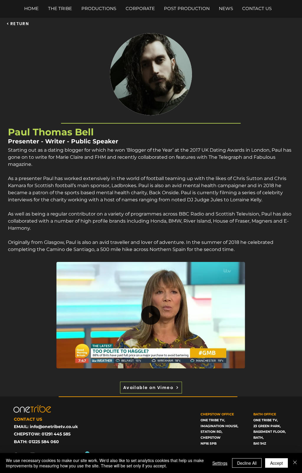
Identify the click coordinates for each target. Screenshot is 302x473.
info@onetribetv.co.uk (54, 426)
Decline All (247, 463)
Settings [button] (219, 463)
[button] (237, 361)
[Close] (294, 463)
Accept (276, 463)
